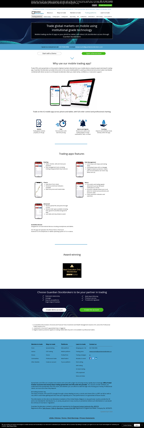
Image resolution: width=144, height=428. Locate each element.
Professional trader (51, 358)
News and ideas (80, 376)
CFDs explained (80, 372)
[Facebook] (90, 358)
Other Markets (35, 362)
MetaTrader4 (64, 358)
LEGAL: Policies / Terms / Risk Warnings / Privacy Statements (72, 418)
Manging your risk (81, 348)
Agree (137, 425)
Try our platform (65, 362)
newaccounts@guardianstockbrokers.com (89, 47)
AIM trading (79, 365)
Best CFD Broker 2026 (103, 9)
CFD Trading (49, 351)
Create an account (51, 362)
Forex (32, 348)
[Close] (142, 425)
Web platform (65, 348)
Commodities (35, 358)
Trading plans (80, 351)
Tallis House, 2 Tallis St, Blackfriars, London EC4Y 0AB (58, 408)
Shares (33, 355)
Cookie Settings (127, 425)
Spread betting (50, 348)
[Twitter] (93, 358)
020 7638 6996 (93, 348)
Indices (33, 351)
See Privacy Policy (12, 426)
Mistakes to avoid (81, 358)
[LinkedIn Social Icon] (96, 358)
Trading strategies (81, 355)
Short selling (79, 362)
